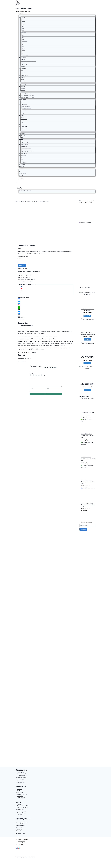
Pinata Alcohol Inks (24, 126)
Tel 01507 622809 (20, 833)
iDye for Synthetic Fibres (26, 108)
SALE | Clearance (22, 166)
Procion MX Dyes (24, 110)
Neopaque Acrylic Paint (25, 120)
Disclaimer (20, 844)
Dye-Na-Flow (23, 122)
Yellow (23, 50)
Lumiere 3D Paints (24, 119)
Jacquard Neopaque (84, 287)
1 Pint (23, 22)
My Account (21, 178)
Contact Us (21, 169)
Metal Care (23, 81)
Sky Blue (23, 48)
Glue (21, 157)
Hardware (19, 780)
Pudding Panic (23, 62)
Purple (23, 42)
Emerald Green (24, 41)
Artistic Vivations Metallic (26, 148)
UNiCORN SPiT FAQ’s (22, 807)
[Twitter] (46, 302)
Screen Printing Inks (24, 113)
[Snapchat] (46, 310)
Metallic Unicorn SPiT (24, 142)
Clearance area (21, 782)
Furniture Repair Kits (24, 75)
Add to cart (22, 265)
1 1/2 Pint (23, 24)
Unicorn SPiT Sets (24, 153)
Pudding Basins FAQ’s (22, 806)
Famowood (23, 88)
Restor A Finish (23, 68)
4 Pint (23, 30)
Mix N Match (23, 59)
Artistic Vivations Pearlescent (27, 149)
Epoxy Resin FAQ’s (22, 811)
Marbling (22, 115)
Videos (19, 804)
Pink (23, 46)
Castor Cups (23, 135)
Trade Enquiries (21, 797)
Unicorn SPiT (23, 90)
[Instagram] (17, 848)
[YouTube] (18, 848)
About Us (20, 171)
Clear (23, 33)
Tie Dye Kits (23, 130)
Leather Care (23, 77)
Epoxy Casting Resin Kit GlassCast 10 (27, 95)
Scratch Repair (23, 72)
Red (23, 39)
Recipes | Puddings (22, 813)
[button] (22, 268)
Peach (23, 53)
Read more (87, 339)
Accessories (23, 160)
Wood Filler (22, 133)
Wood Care (22, 79)
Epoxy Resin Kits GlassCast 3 (26, 93)
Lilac (23, 51)
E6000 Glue (23, 86)
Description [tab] (22, 317)
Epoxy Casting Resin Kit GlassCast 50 (27, 97)
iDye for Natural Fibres (26, 106)
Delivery (20, 177)
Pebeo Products (23, 162)
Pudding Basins (21, 772)
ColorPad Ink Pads (24, 128)
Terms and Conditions (23, 839)
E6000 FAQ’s (20, 809)
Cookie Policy (21, 842)
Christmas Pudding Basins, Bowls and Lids (28, 61)
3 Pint (23, 28)
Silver (23, 37)
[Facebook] (46, 299)
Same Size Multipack (24, 55)
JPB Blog (19, 814)
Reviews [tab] (21, 319)
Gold (23, 35)
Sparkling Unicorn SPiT (25, 144)
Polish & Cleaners (24, 73)
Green (23, 44)
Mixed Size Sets (23, 57)
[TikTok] (19, 848)
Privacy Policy (21, 841)
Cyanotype (23, 102)
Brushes (22, 137)
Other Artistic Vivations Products (28, 151)
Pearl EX (22, 124)
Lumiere (22, 117)
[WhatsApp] (46, 307)
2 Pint (23, 26)
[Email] (46, 315)
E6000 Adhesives (22, 164)
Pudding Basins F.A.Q (24, 64)
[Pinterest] (46, 305)
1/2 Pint (23, 21)
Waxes (22, 70)
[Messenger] (46, 312)
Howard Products (21, 773)
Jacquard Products (24, 155)
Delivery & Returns (22, 173)
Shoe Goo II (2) (23, 84)
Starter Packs (23, 101)
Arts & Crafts (20, 779)
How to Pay (21, 175)
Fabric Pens (23, 111)
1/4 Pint (23, 19)
